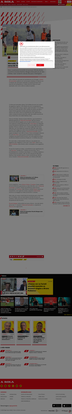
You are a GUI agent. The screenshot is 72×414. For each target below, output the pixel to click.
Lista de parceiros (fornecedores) (25, 61)
